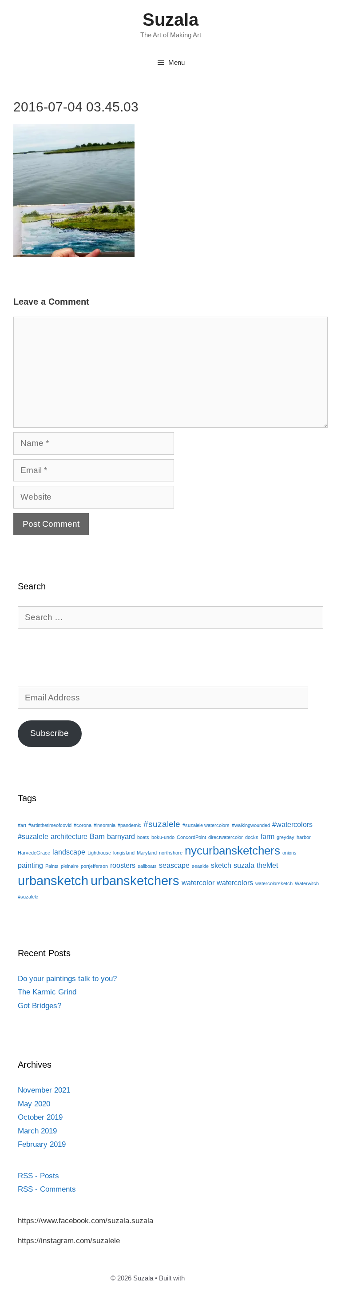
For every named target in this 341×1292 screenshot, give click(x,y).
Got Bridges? (39, 1006)
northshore (170, 852)
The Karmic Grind (47, 992)
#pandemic (129, 825)
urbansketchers (135, 880)
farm (267, 836)
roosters (122, 865)
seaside (200, 866)
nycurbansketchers (232, 850)
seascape (174, 865)
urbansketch (53, 880)
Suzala (170, 19)
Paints (52, 866)
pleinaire (70, 866)
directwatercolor (225, 837)
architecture (69, 836)
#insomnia (104, 825)
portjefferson (94, 866)
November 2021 (44, 1090)
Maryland (147, 852)
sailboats (147, 866)
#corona (82, 825)
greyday (285, 837)
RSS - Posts (38, 1176)
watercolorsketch (274, 883)
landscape (68, 852)
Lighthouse (99, 852)
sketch (221, 865)
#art (22, 825)
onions (289, 852)
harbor (304, 837)
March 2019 (37, 1131)
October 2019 (40, 1117)
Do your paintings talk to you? (67, 978)
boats (143, 837)
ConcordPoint (191, 837)
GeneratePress (208, 1278)
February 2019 (42, 1144)
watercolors (235, 883)
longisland (124, 852)
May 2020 (34, 1104)
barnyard (121, 836)
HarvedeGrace (34, 852)
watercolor (198, 883)
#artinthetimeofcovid (49, 825)
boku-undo (162, 837)
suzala (244, 865)
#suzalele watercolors (206, 825)
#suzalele (161, 824)
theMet (267, 865)
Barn (97, 836)
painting (30, 865)
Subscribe (49, 733)
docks (251, 837)
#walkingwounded (251, 825)
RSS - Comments (47, 1189)
